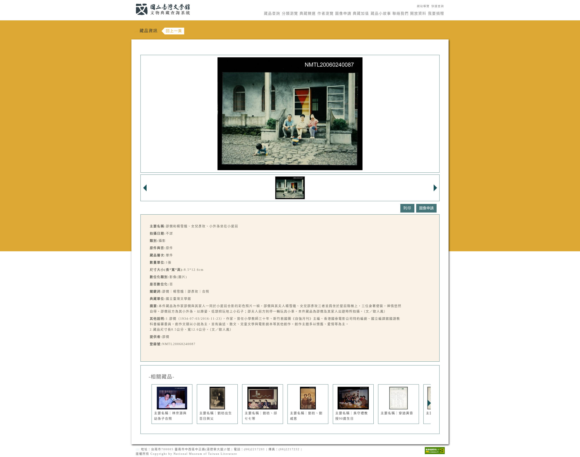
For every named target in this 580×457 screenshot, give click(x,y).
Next (429, 403)
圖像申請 (343, 13)
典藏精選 (308, 13)
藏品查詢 (272, 13)
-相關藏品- (161, 377)
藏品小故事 (381, 13)
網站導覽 (423, 6)
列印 (407, 208)
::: (133, 2)
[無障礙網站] (435, 450)
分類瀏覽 (290, 13)
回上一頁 (174, 31)
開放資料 (418, 13)
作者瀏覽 (325, 13)
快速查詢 (437, 6)
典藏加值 (361, 13)
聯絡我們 (400, 13)
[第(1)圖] (289, 187)
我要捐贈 (436, 13)
